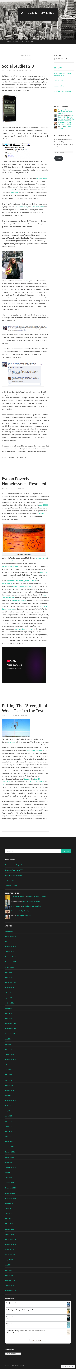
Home (9, 41)
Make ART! (58, 68)
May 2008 (8, 1270)
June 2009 (8, 1213)
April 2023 (8, 941)
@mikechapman (13, 581)
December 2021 (10, 957)
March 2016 (9, 1085)
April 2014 (8, 1121)
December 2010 (10, 1188)
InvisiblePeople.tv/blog (10, 566)
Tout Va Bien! (58, 81)
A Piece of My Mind (38, 12)
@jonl (21, 581)
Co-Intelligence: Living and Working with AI (19, 1310)
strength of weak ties (34, 750)
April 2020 (8, 998)
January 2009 (9, 1234)
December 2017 (10, 1028)
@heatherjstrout (30, 581)
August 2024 (9, 931)
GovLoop (27, 779)
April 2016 (8, 1080)
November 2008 (10, 1244)
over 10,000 (43, 505)
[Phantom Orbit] (68, 1320)
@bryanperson (7, 583)
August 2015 (9, 1095)
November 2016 (10, 1059)
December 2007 (10, 1290)
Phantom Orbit (10, 1317)
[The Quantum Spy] (68, 1306)
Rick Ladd (61, 122)
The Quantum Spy (11, 1303)
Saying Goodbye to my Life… (66, 120)
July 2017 (8, 1039)
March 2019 (9, 1018)
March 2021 (9, 977)
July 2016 (8, 1064)
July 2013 (8, 1126)
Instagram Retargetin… (65, 110)
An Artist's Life (59, 86)
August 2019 (9, 1008)
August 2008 (9, 1260)
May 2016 (8, 1075)
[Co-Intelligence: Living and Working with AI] (68, 1313)
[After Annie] (68, 1327)
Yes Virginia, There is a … (65, 127)
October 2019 (9, 1003)
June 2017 (8, 1044)
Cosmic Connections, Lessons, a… (37, 896)
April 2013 (8, 1136)
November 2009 (10, 1198)
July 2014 (8, 1111)
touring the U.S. (12, 561)
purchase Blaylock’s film (23, 629)
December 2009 (10, 1193)
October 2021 (9, 967)
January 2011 (9, 1183)
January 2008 (9, 1285)
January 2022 (9, 951)
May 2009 (8, 1219)
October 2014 (9, 1106)
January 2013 (9, 1147)
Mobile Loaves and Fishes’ (21, 586)
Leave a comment (24, 71)
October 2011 (9, 1162)
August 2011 (9, 1172)
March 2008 (9, 1275)
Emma (27, 281)
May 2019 (8, 1013)
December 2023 (10, 936)
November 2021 (10, 962)
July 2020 (8, 992)
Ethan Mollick (10, 1311)
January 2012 (9, 1157)
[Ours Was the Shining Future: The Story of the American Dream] (68, 1334)
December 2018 (10, 1023)
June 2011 (8, 1177)
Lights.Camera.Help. (18, 600)
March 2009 (9, 1224)
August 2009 (9, 1203)
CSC (3, 785)
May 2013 (8, 1131)
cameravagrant (63, 119)
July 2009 (8, 1208)
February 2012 (10, 1152)
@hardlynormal (41, 558)
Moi (16, 41)
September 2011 (10, 1167)
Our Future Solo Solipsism (62, 91)
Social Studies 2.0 (18, 66)
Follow (58, 158)
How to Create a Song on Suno (14, 865)
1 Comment (19, 488)
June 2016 (8, 1070)
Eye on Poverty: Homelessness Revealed (24, 481)
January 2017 (9, 1054)
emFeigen (14, 192)
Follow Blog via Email (62, 135)
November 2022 (10, 946)
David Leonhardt (10, 1332)
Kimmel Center (38, 207)
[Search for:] (38, 851)
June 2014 (8, 1116)
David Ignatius (10, 1304)
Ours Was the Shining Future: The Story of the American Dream (26, 1331)
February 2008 (10, 1280)
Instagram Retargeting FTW (14, 870)
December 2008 (10, 1239)
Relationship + (27, 41)
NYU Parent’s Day (21, 207)
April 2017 (8, 1049)
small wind (12, 742)
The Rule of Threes (11, 885)
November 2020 (10, 987)
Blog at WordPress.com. (15, 1365)
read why (40, 513)
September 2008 (10, 1255)
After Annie (9, 1324)
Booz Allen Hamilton (37, 782)
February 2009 (10, 1229)
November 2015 (10, 1090)
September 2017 (10, 1034)
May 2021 (8, 972)
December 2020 (10, 982)
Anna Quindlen (10, 1325)
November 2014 (10, 1100)
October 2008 (9, 1249)
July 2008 (8, 1265)
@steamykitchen (42, 178)
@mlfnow (43, 572)
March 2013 (9, 1141)
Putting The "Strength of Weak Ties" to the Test (24, 708)
